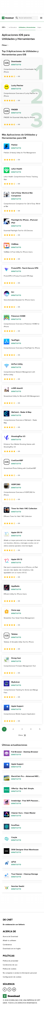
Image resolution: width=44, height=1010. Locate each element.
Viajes (39, 27)
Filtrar (4, 45)
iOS (3, 27)
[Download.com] (7, 18)
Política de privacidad (10, 961)
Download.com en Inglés (12, 949)
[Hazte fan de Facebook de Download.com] (5, 989)
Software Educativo (11, 27)
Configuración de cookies (12, 977)
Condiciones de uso (10, 965)
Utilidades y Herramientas (27, 27)
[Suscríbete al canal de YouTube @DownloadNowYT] (14, 989)
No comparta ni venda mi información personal (20, 973)
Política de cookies (9, 969)
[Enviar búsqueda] (17, 18)
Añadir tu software (9, 941)
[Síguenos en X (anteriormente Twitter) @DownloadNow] (9, 989)
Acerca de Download (10, 937)
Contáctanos (7, 945)
